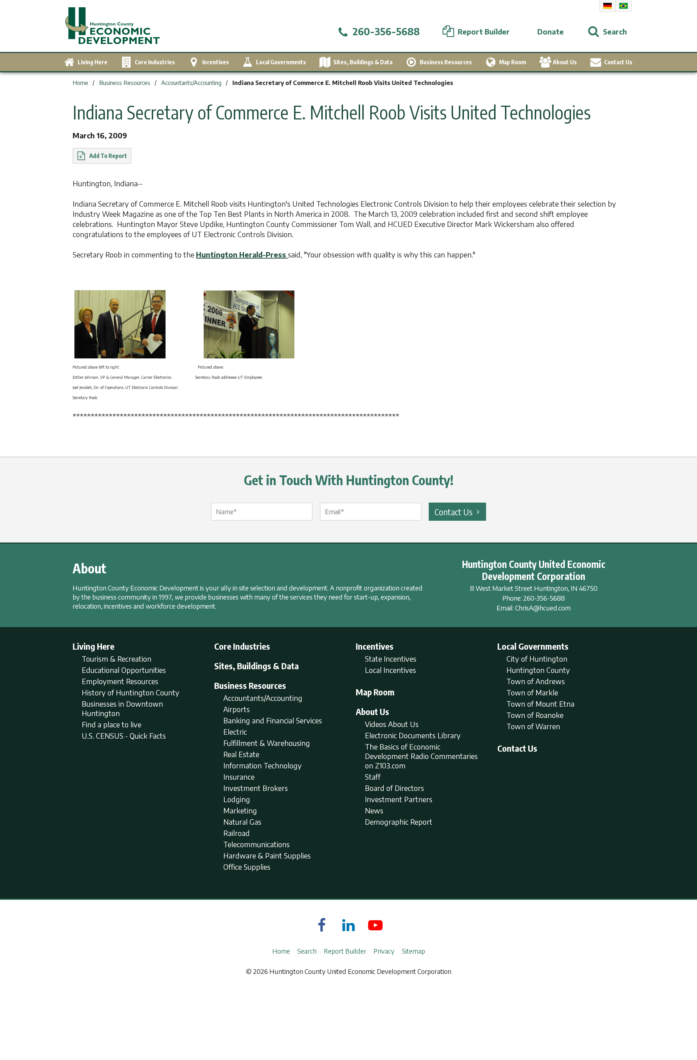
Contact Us (454, 511)
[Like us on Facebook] (321, 924)
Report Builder (345, 951)
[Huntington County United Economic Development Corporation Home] (112, 26)
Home (281, 951)
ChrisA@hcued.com (543, 608)
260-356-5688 (544, 598)
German (607, 6)
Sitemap (413, 951)
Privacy (384, 951)
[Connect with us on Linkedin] (348, 924)
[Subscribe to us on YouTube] (375, 924)
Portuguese (623, 6)
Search (307, 951)
